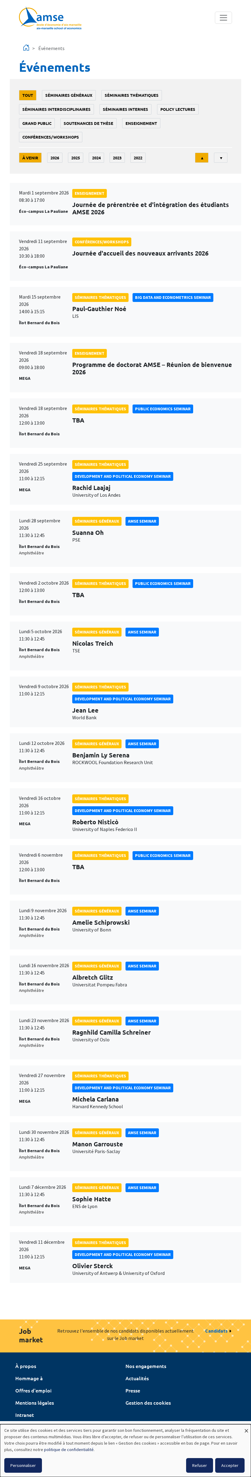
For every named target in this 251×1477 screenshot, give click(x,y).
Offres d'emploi (33, 1390)
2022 (138, 157)
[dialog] (125, 1450)
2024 (96, 157)
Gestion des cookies (148, 1402)
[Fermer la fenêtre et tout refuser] (246, 1428)
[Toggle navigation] (223, 18)
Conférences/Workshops (50, 137)
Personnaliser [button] (23, 1465)
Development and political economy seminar (123, 476)
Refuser (199, 1465)
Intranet (24, 1414)
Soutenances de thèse (88, 123)
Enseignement (141, 123)
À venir (30, 157)
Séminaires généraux (68, 95)
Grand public (36, 123)
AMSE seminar (142, 521)
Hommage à (29, 1378)
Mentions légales (34, 1402)
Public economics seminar (163, 409)
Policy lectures (177, 109)
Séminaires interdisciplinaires (56, 109)
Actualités (137, 1378)
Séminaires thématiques (132, 95)
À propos (25, 1366)
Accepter (229, 1465)
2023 (117, 157)
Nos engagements (146, 1366)
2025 (75, 157)
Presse (133, 1390)
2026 (55, 157)
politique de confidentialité (69, 1449)
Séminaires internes (125, 109)
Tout (27, 95)
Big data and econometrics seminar (173, 297)
